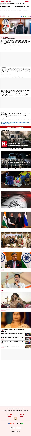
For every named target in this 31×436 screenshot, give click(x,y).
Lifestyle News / (4, 3)
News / (1, 3)
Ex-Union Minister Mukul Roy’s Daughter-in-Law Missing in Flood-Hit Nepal (12, 329)
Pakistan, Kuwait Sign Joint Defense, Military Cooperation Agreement (11, 249)
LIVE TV (27, 1)
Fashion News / (8, 3)
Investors (24, 422)
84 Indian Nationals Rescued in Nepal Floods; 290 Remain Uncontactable (12, 148)
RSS (27, 422)
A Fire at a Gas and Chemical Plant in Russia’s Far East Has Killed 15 (11, 188)
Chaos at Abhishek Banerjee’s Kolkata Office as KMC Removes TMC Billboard (12, 289)
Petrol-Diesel (6, 423)
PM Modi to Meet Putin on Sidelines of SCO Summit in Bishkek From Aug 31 (12, 228)
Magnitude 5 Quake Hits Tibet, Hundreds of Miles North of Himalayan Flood (12, 208)
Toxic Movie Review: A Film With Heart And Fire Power (9, 309)
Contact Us (5, 422)
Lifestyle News (2, 16)
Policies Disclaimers (19, 422)
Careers (2, 423)
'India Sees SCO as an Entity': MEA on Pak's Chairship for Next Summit (11, 269)
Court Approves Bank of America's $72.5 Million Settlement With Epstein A (12, 168)
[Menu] (29, 1)
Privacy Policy (10, 422)
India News (2, 290)
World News (2, 250)
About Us (2, 422)
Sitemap (14, 422)
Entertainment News (3, 310)
